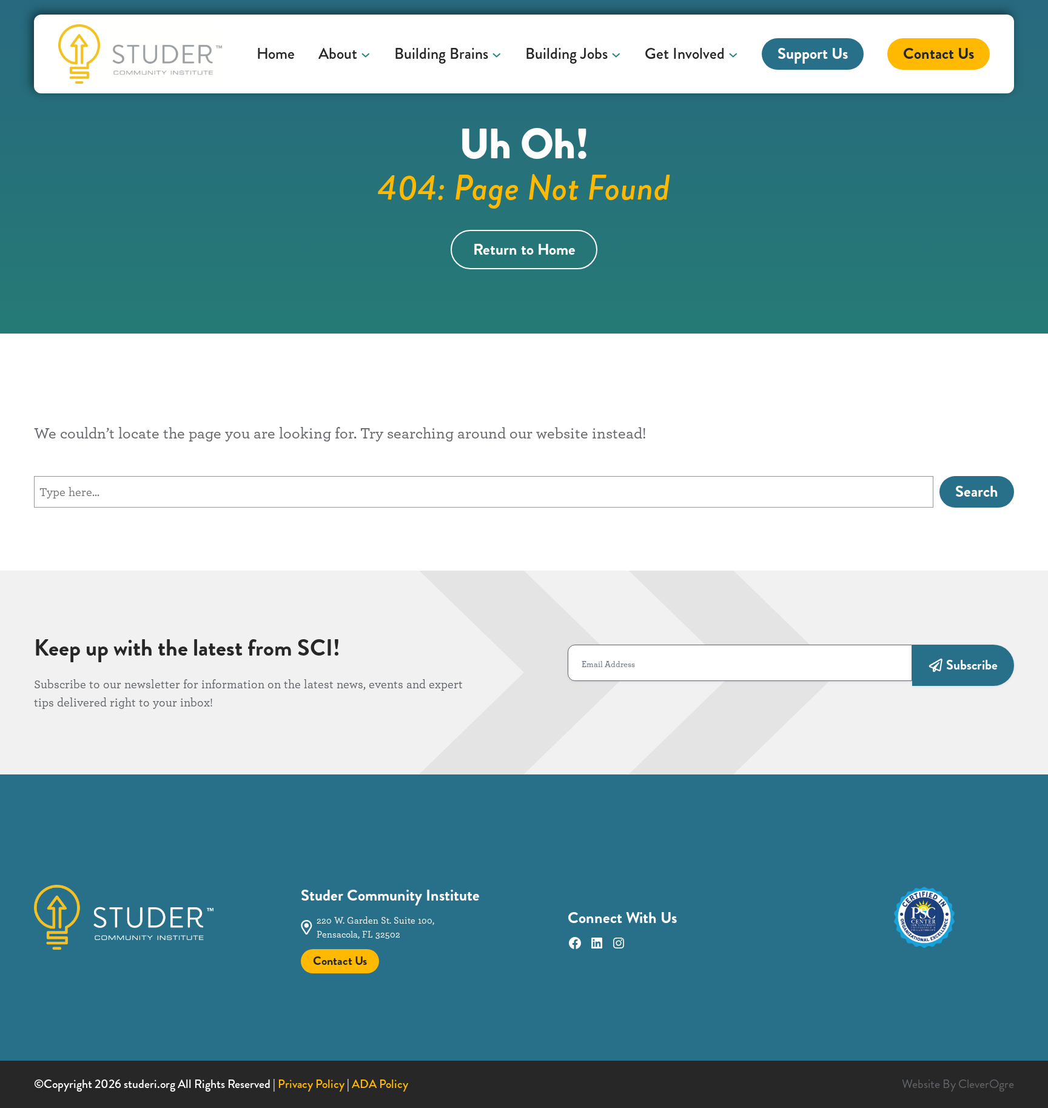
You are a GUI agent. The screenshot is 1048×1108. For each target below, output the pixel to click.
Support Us (813, 53)
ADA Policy (380, 1084)
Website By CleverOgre (958, 1084)
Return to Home (524, 249)
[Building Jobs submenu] (616, 54)
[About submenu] (366, 54)
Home (276, 54)
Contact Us (938, 53)
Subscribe (972, 665)
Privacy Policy (311, 1084)
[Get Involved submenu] (733, 54)
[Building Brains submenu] (497, 54)
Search (976, 491)
